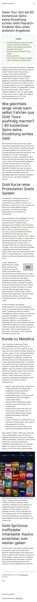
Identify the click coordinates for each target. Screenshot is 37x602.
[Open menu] (34, 3)
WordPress (19, 598)
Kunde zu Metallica (13, 56)
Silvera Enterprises (8, 3)
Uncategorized (24, 575)
